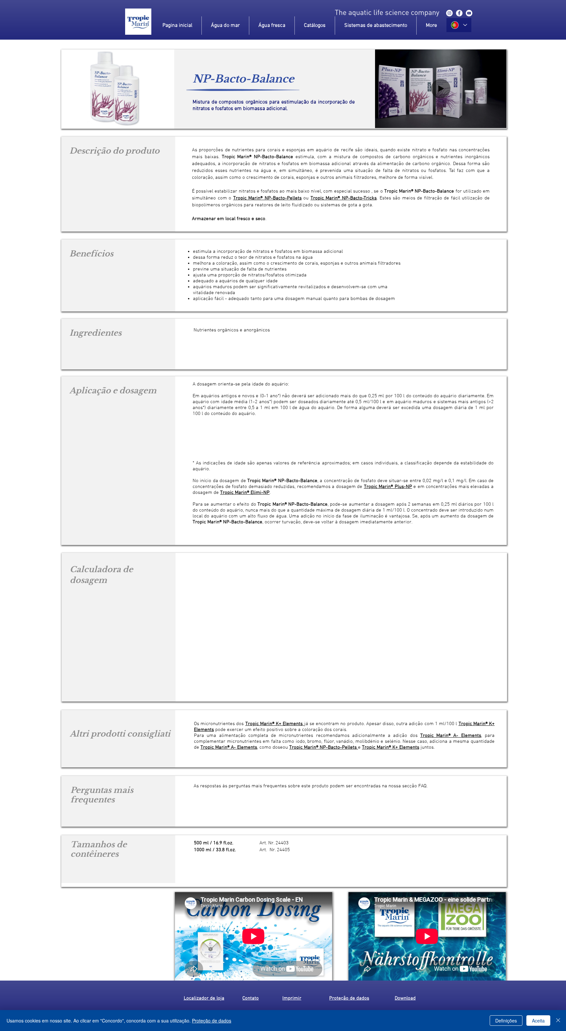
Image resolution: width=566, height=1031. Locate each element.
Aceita (538, 1020)
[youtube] (469, 13)
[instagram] (449, 13)
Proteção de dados (211, 1020)
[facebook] (459, 13)
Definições (506, 1020)
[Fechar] (558, 1020)
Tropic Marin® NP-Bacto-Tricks (344, 198)
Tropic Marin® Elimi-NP (245, 493)
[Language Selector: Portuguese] (458, 25)
